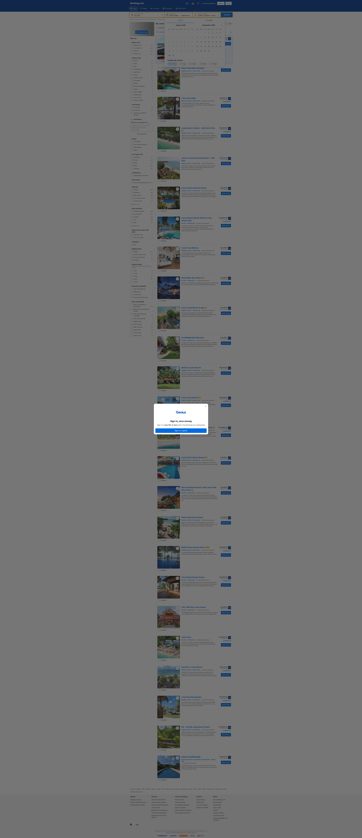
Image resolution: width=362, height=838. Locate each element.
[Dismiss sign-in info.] (205, 406)
